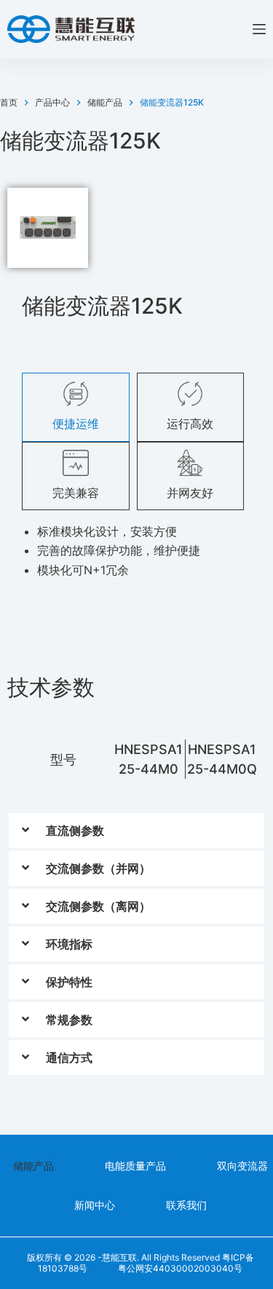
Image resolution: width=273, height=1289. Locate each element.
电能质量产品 (135, 1165)
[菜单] (259, 29)
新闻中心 (94, 1205)
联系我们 (186, 1205)
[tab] (76, 407)
